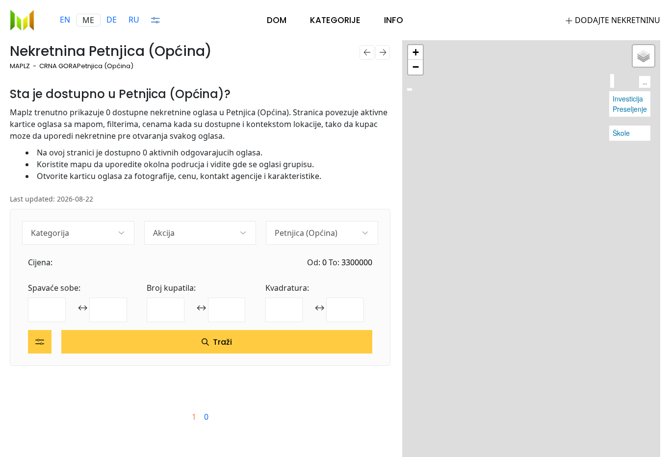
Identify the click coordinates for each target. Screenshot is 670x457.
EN (65, 19)
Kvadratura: (287, 287)
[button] (415, 52)
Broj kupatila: (171, 287)
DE (111, 19)
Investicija (628, 98)
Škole (621, 133)
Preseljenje (630, 109)
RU (134, 19)
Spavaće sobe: (54, 287)
